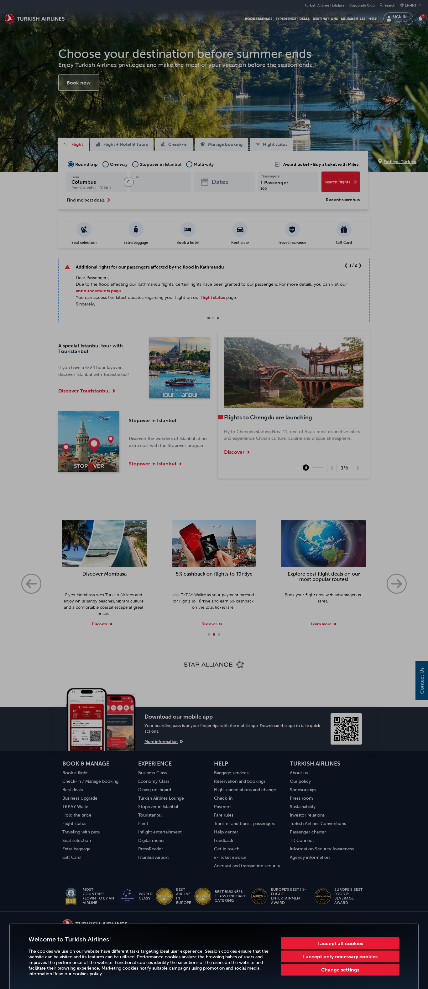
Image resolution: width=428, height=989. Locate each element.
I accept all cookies (340, 943)
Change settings (340, 969)
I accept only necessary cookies (340, 956)
